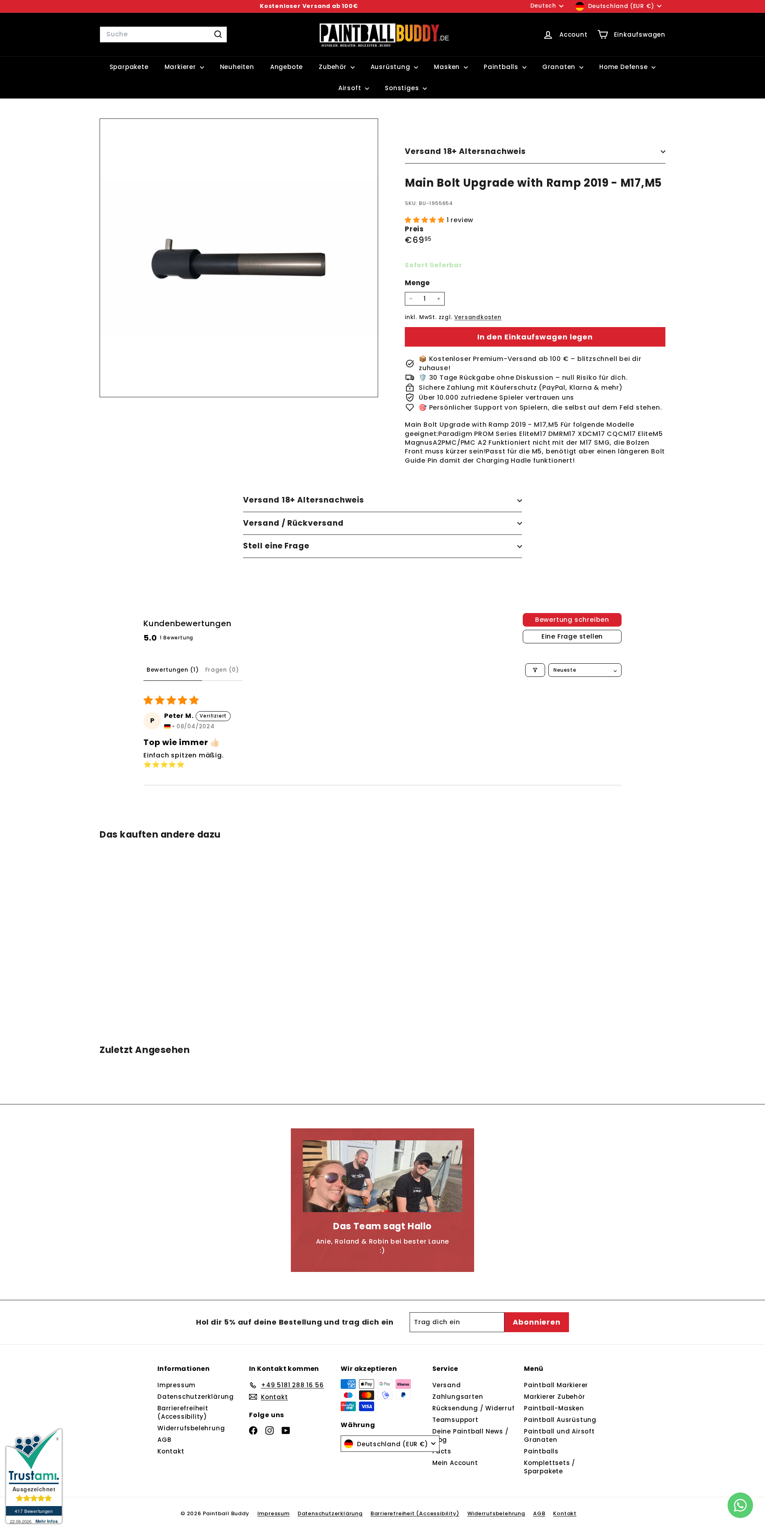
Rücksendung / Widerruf (473, 1408)
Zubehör (333, 67)
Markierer (181, 67)
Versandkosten (477, 317)
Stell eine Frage (276, 545)
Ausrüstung (391, 67)
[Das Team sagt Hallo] (382, 1176)
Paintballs (502, 67)
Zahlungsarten (457, 1396)
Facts (441, 1451)
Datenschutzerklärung (195, 1396)
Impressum (176, 1385)
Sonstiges (403, 88)
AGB (164, 1439)
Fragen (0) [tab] (222, 670)
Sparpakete (129, 67)
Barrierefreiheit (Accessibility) (182, 1412)
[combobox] (163, 34)
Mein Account (455, 1463)
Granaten (559, 67)
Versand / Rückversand (293, 523)
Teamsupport (455, 1420)
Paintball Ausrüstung (560, 1420)
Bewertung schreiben (572, 619)
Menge (417, 283)
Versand (446, 1385)
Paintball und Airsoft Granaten (559, 1435)
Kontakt (170, 1451)
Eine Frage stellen (572, 636)
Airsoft (350, 88)
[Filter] (535, 670)
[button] (426, 220)
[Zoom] (239, 258)
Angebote (286, 67)
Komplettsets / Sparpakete (549, 1467)
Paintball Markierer (556, 1385)
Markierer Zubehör (554, 1396)
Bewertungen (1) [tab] (173, 670)
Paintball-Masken (554, 1408)
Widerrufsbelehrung (191, 1428)
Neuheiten (237, 67)
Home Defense (624, 67)
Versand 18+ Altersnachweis (465, 151)
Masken (448, 67)
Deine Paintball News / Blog (470, 1435)
